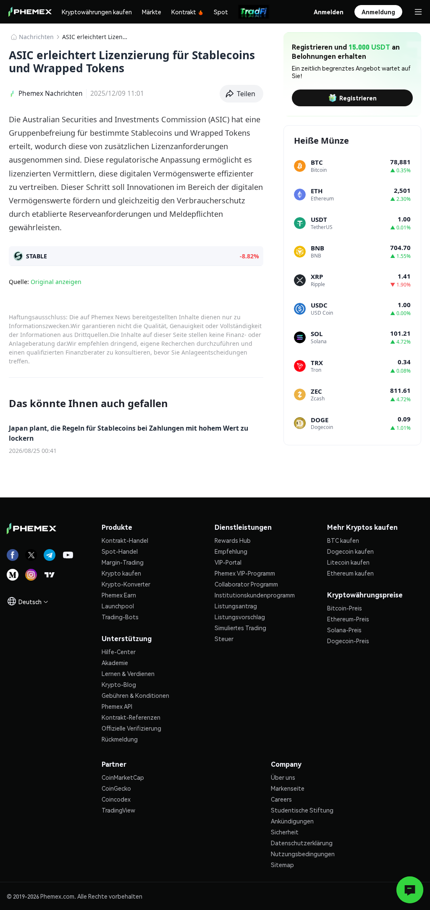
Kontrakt (183, 12)
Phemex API (117, 706)
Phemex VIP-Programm (245, 573)
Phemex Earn (119, 595)
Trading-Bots (120, 617)
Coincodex (116, 799)
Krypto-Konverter (126, 584)
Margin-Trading (123, 562)
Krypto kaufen (121, 573)
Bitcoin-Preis (344, 608)
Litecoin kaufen (348, 562)
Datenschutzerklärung (302, 843)
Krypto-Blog (119, 684)
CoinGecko (116, 788)
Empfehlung (231, 551)
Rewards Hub (233, 540)
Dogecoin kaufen (350, 551)
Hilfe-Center (119, 651)
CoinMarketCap (123, 777)
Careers (281, 799)
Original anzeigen (56, 282)
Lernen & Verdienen (128, 673)
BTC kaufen (343, 540)
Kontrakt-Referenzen (131, 717)
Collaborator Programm (246, 584)
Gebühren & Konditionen (135, 695)
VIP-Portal (228, 562)
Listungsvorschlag (240, 617)
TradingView (118, 810)
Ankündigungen (292, 821)
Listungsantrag (236, 606)
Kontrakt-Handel (125, 540)
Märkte (151, 12)
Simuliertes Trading (240, 627)
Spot (221, 12)
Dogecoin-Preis (348, 640)
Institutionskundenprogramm (255, 595)
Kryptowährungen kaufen (97, 12)
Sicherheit (285, 832)
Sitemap (282, 864)
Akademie (115, 662)
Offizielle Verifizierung (131, 728)
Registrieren (358, 98)
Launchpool (118, 606)
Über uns (283, 777)
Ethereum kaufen (350, 573)
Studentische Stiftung (302, 810)
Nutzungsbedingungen (303, 853)
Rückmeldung (120, 739)
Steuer (224, 638)
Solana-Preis (344, 630)
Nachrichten (36, 37)
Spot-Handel (120, 551)
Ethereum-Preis (348, 619)
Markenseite (287, 788)
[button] (242, 94)
